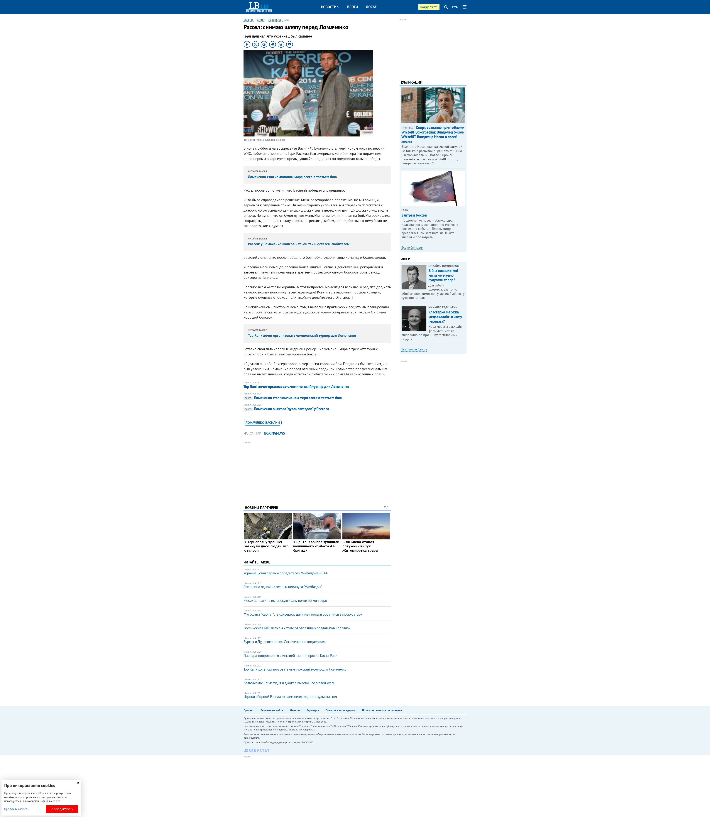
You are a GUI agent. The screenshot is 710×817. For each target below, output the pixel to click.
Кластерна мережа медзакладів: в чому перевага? (445, 317)
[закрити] (78, 782)
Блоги (352, 7)
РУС (455, 7)
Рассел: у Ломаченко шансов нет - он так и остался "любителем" (299, 244)
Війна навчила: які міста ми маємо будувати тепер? (443, 275)
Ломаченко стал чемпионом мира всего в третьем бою (292, 176)
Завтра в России (414, 215)
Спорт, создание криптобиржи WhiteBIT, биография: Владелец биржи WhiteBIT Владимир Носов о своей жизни (432, 134)
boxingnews (274, 433)
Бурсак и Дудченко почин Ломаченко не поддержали (285, 641)
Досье (371, 7)
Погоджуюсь (62, 809)
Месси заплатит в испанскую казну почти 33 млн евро (285, 600)
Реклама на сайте (272, 710)
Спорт (261, 19)
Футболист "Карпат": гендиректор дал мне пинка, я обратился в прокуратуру (303, 614)
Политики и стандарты (340, 710)
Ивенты (295, 710)
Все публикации (412, 247)
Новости (329, 7)
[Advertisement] (317, 471)
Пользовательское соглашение (382, 710)
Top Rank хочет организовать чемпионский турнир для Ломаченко (302, 335)
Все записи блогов (414, 349)
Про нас (249, 710)
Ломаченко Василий (263, 423)
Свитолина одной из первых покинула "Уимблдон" (283, 586)
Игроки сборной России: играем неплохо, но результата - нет (290, 696)
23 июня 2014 (275, 19)
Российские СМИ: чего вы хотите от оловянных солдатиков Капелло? (297, 628)
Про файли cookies (15, 809)
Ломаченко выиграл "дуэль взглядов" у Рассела (287, 408)
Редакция (313, 710)
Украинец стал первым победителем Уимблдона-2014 (285, 573)
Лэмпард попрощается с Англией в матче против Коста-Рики (290, 655)
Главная (248, 19)
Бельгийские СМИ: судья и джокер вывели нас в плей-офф (289, 683)
